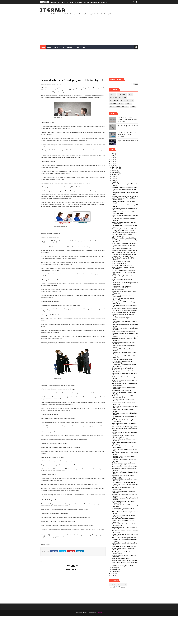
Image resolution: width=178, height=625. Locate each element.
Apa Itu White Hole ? (118, 289)
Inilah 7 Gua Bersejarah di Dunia (121, 558)
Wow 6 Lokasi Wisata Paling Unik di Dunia (124, 537)
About (49, 47)
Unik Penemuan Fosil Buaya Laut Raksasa (124, 482)
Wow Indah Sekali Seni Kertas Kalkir (122, 359)
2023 (112, 157)
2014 (112, 575)
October (114, 171)
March (114, 568)
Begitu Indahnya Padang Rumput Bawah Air (125, 560)
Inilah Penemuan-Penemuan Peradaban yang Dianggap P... (124, 212)
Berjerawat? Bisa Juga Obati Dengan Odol (124, 254)
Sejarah (130, 100)
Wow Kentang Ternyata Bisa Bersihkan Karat (125, 229)
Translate (122, 587)
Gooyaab (99, 613)
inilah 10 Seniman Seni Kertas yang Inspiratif (125, 337)
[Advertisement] (104, 29)
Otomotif (122, 97)
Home (43, 47)
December (115, 167)
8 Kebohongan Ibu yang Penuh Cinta (122, 368)
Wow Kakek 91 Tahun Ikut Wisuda (121, 390)
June (114, 178)
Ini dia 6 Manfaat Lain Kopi (119, 263)
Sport (121, 103)
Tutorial (125, 107)
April (113, 182)
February (115, 569)
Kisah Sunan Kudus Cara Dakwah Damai (123, 331)
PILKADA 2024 (114, 100)
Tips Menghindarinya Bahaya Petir (122, 265)
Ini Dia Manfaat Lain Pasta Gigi (121, 261)
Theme (85, 613)
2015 (112, 573)
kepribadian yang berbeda (96, 88)
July (113, 176)
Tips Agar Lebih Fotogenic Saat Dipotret (123, 270)
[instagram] (136, 2)
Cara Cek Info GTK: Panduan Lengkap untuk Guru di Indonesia (127, 134)
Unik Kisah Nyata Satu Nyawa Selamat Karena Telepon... (123, 299)
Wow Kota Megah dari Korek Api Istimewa (124, 465)
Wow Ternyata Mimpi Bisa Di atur (121, 256)
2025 (112, 154)
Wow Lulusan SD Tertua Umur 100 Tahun (124, 312)
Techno (128, 103)
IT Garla (52, 10)
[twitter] (133, 2)
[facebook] (130, 2)
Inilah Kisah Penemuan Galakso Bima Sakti (124, 187)
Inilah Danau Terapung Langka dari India (123, 566)
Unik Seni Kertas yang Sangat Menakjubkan (124, 310)
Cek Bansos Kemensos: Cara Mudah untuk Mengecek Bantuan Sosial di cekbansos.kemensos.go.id (83, 2)
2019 (112, 159)
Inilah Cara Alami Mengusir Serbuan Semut (124, 250)
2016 (112, 165)
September (115, 172)
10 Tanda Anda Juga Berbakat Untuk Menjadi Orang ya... (123, 362)
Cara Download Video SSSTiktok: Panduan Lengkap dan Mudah (127, 119)
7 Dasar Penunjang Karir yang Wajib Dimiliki (124, 308)
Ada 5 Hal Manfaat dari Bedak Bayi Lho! (123, 252)
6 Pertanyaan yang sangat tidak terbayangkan (121, 295)
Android (113, 94)
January (114, 571)
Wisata (133, 107)
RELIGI (123, 100)
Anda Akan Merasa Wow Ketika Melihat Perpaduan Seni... (123, 456)
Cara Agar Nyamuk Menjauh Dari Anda (123, 231)
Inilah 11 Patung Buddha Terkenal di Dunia (124, 546)
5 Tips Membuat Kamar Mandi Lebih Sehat (124, 238)
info (60, 84)
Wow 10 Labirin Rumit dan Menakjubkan (123, 518)
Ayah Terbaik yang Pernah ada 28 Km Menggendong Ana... (123, 396)
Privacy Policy (80, 47)
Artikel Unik (122, 94)
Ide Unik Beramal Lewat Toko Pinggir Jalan (124, 427)
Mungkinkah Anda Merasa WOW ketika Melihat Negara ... (123, 549)
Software (113, 103)
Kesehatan (113, 97)
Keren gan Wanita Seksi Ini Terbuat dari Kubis (125, 467)
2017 (112, 163)
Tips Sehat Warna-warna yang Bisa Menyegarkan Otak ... (122, 235)
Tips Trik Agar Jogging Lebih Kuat (121, 248)
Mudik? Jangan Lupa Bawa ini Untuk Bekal (124, 243)
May (113, 180)
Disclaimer (67, 47)
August (114, 174)
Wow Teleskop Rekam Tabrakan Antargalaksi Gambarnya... (121, 287)
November (115, 169)
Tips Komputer (115, 107)
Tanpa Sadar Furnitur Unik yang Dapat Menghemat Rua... (123, 436)
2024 (112, 156)
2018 (112, 161)
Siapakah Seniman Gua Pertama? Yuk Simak (125, 196)
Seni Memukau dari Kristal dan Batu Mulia (124, 463)
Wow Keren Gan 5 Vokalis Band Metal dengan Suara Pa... (123, 509)
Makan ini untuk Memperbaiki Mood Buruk (124, 232)
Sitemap (57, 47)
